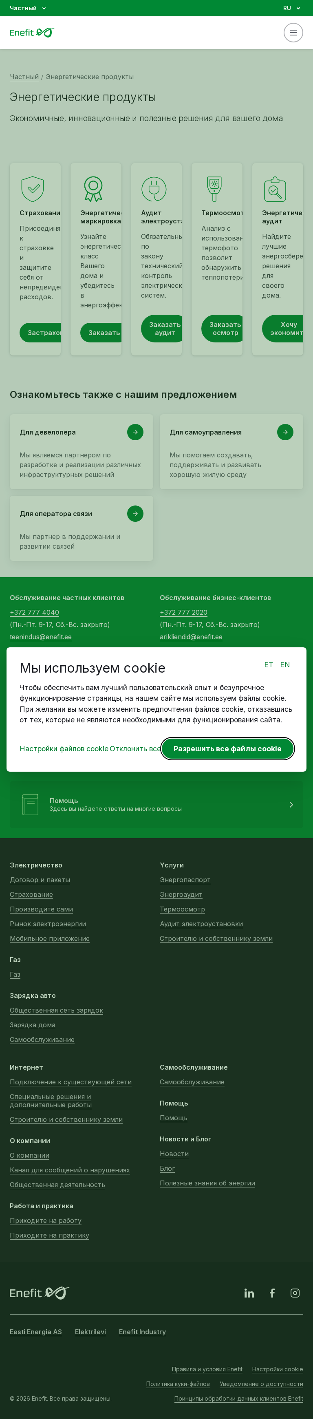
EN (285, 664)
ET (268, 664)
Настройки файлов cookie (64, 748)
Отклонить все (135, 748)
